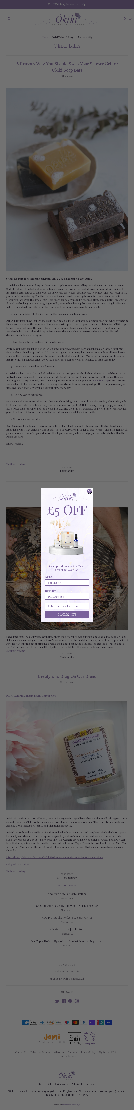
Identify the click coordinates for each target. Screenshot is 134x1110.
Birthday (50, 590)
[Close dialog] (89, 491)
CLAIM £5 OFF (67, 614)
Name (48, 576)
